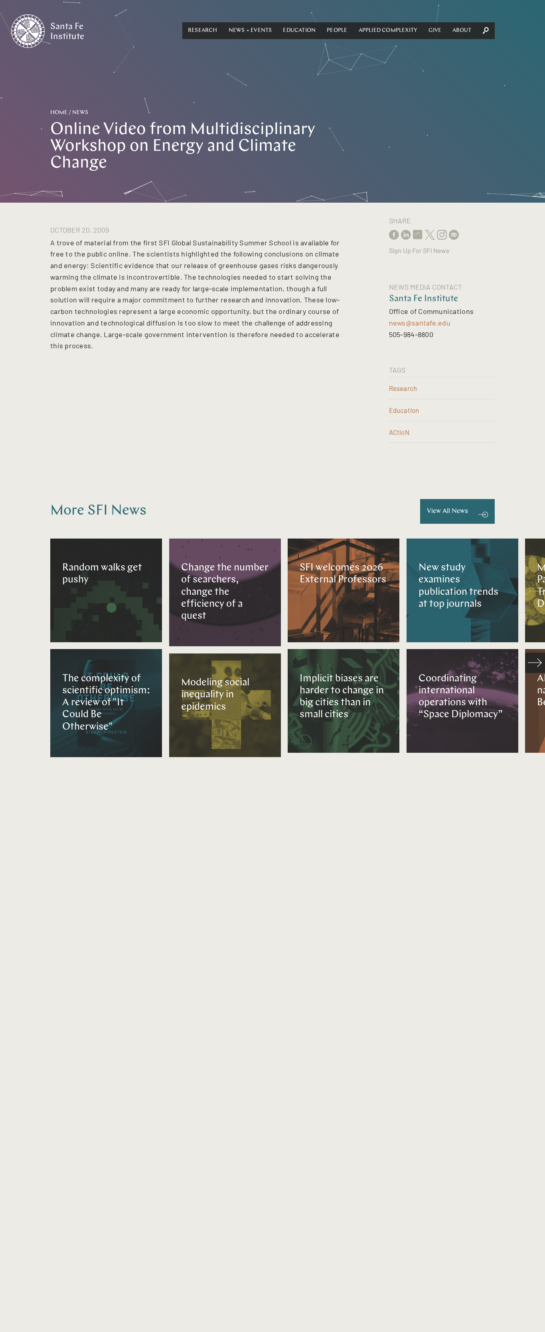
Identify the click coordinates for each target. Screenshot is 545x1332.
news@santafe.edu (419, 322)
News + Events (250, 31)
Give (434, 31)
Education (299, 31)
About (461, 31)
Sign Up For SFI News (419, 250)
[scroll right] (535, 663)
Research (202, 31)
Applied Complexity (388, 31)
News (80, 113)
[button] (202, 30)
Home (58, 113)
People (337, 31)
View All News (447, 511)
